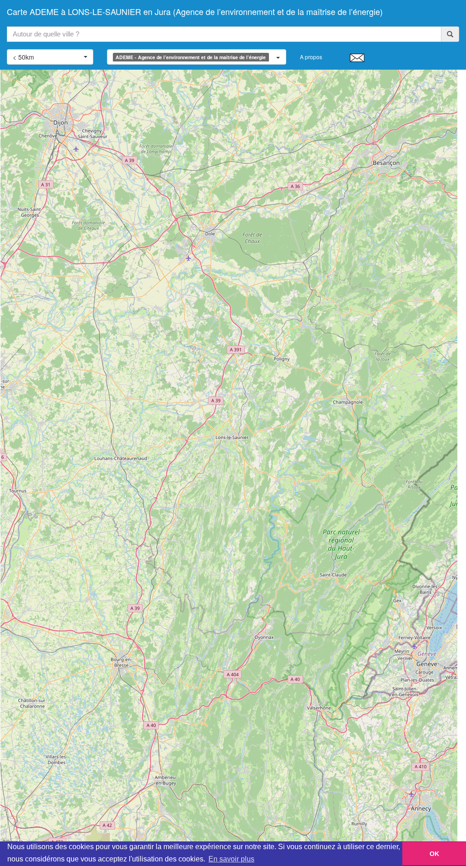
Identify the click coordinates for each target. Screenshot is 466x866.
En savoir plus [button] (231, 859)
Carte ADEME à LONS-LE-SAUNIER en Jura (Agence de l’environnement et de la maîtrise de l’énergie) (195, 11)
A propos (311, 57)
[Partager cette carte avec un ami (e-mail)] (357, 57)
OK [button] (434, 853)
